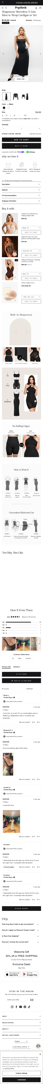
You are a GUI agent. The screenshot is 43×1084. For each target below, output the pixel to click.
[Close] (40, 1054)
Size (21, 112)
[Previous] (3, 53)
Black (4, 107)
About (5, 1029)
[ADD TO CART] (17, 585)
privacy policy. (10, 1068)
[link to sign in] (36, 7)
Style (4, 90)
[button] (33, 20)
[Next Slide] (39, 644)
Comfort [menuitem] (28, 658)
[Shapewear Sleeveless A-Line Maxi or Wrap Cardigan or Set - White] (4, 591)
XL (15, 115)
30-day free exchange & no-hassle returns (18, 180)
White (8, 107)
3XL (25, 115)
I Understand (21, 1080)
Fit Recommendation (9, 195)
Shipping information (9, 201)
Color (7, 104)
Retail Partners (10, 1035)
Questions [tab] (16, 667)
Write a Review (27, 681)
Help (4, 1016)
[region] (21, 644)
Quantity (5, 124)
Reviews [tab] (6, 667)
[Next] (40, 53)
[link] (20, 7)
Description (6, 184)
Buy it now (21, 146)
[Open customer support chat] (38, 1046)
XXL (19, 115)
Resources (8, 1022)
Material (5, 190)
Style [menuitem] (19, 658)
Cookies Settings (21, 1073)
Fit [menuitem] (13, 658)
